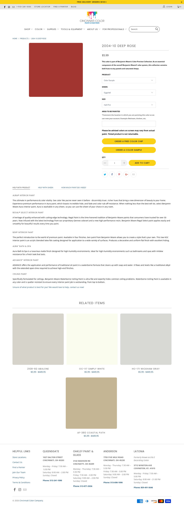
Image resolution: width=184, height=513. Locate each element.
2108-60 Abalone (38, 339)
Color (38, 29)
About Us (92, 29)
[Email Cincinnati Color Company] (13, 7)
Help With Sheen (45, 187)
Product (106, 74)
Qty (103, 157)
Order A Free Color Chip (129, 141)
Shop (27, 29)
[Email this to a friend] (133, 174)
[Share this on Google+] (126, 174)
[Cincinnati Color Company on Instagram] (9, 6)
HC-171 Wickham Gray (145, 339)
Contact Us (17, 462)
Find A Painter (60, 6)
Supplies (51, 29)
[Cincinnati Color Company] (92, 17)
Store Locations (19, 457)
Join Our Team (19, 472)
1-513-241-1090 (24, 6)
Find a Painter (19, 467)
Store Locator (42, 6)
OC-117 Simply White (92, 339)
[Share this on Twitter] (105, 174)
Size (103, 99)
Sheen (105, 87)
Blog (73, 6)
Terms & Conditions (21, 482)
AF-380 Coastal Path (91, 403)
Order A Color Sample (129, 149)
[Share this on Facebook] (112, 174)
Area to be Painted (128, 114)
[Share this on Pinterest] (119, 174)
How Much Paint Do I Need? (73, 187)
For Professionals (114, 29)
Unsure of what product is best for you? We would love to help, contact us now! (48, 287)
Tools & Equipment (71, 29)
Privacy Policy (19, 477)
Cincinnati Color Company (31, 500)
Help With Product (21, 187)
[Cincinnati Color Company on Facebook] (4, 6)
